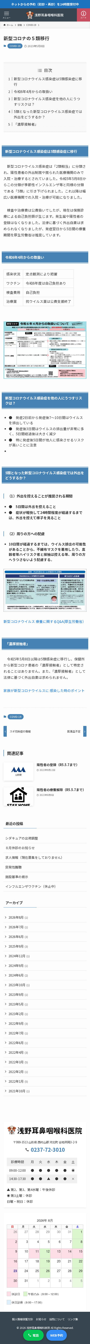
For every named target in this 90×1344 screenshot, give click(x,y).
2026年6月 (18, 936)
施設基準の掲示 (16, 876)
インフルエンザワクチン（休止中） (31, 886)
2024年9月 (18, 965)
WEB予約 (56, 1335)
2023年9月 (18, 994)
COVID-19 (15, 46)
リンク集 (73, 1319)
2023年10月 (19, 984)
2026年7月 (18, 927)
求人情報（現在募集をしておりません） (34, 857)
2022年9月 (18, 1023)
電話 (36, 1335)
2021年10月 (19, 1091)
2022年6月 (18, 1042)
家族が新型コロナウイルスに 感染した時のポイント (44, 690)
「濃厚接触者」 (26, 124)
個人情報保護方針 (22, 1319)
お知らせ (41, 1319)
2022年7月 (18, 1033)
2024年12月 (19, 956)
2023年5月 (18, 1004)
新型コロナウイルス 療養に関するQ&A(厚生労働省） (44, 621)
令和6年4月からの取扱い (33, 91)
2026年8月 (18, 917)
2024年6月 (18, 975)
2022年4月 (18, 1052)
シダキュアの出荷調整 (21, 838)
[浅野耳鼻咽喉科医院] (45, 14)
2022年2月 (18, 1071)
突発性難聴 (13, 867)
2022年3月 (18, 1062)
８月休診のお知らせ (20, 847)
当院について (57, 1319)
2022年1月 (18, 1081)
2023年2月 (18, 1013)
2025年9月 (18, 946)
